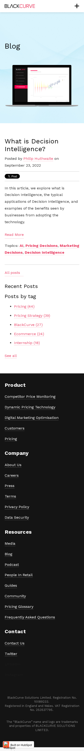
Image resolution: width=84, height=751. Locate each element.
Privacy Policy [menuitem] (17, 507)
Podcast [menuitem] (12, 564)
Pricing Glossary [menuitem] (19, 606)
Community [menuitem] (15, 596)
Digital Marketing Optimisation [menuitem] (32, 417)
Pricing (24, 306)
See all (11, 355)
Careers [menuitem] (12, 475)
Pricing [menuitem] (11, 439)
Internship (27, 343)
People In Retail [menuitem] (19, 575)
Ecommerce (29, 334)
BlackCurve (28, 324)
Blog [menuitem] (8, 554)
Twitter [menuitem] (11, 653)
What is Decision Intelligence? (32, 145)
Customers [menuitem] (14, 428)
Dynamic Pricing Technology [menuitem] (30, 407)
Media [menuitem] (10, 543)
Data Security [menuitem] (17, 517)
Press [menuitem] (9, 485)
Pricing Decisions (41, 245)
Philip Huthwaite (38, 158)
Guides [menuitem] (11, 585)
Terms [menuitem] (10, 496)
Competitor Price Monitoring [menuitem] (30, 396)
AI (21, 245)
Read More (14, 234)
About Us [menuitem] (13, 465)
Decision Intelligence (44, 252)
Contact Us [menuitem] (14, 643)
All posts (12, 272)
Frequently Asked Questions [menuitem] (30, 617)
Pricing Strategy (32, 315)
